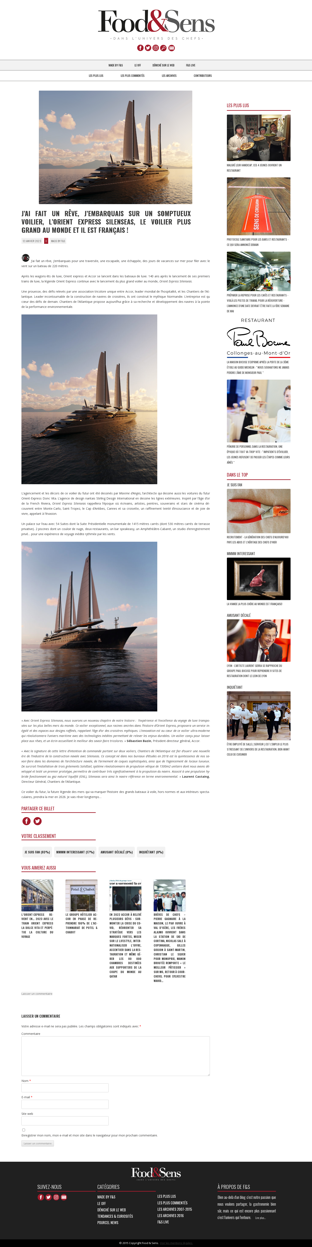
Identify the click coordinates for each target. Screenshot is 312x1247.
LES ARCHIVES (169, 75)
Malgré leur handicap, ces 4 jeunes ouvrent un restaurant (254, 168)
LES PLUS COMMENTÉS (133, 75)
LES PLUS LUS (96, 75)
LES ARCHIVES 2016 (170, 1215)
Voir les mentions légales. (176, 1243)
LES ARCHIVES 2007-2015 (174, 1209)
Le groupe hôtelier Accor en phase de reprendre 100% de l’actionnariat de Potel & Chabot (81, 923)
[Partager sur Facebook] (26, 825)
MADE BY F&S (116, 65)
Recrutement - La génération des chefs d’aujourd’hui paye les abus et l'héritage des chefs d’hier (257, 539)
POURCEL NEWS (107, 1222)
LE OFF (138, 65)
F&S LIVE (190, 65)
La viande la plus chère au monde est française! (255, 604)
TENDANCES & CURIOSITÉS (115, 1216)
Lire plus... (260, 1218)
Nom (26, 1081)
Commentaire (30, 1034)
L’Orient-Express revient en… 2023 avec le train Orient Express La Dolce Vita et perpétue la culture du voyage (37, 925)
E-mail (26, 1097)
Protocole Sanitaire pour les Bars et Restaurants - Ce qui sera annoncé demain (257, 242)
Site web (27, 1114)
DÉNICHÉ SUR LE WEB (163, 65)
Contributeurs (203, 75)
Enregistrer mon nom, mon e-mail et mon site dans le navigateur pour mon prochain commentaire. (89, 1135)
